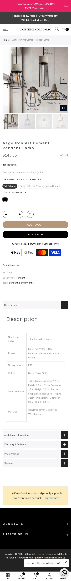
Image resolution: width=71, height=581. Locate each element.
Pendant (20, 277)
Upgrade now (51, 497)
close (65, 6)
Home (6, 39)
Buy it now (35, 234)
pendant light (26, 282)
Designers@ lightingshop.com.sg (47, 557)
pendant (13, 282)
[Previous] (7, 80)
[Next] (63, 80)
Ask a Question (11, 264)
